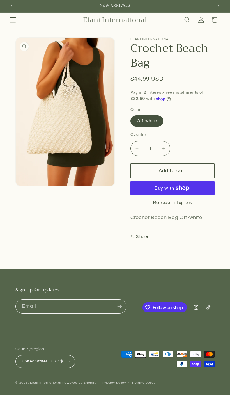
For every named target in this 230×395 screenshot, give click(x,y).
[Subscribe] (119, 306)
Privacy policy (114, 383)
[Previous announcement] (11, 6)
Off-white (147, 120)
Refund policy (144, 383)
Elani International (45, 383)
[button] (13, 20)
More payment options (172, 203)
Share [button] (142, 236)
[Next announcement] (218, 6)
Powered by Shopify (79, 383)
